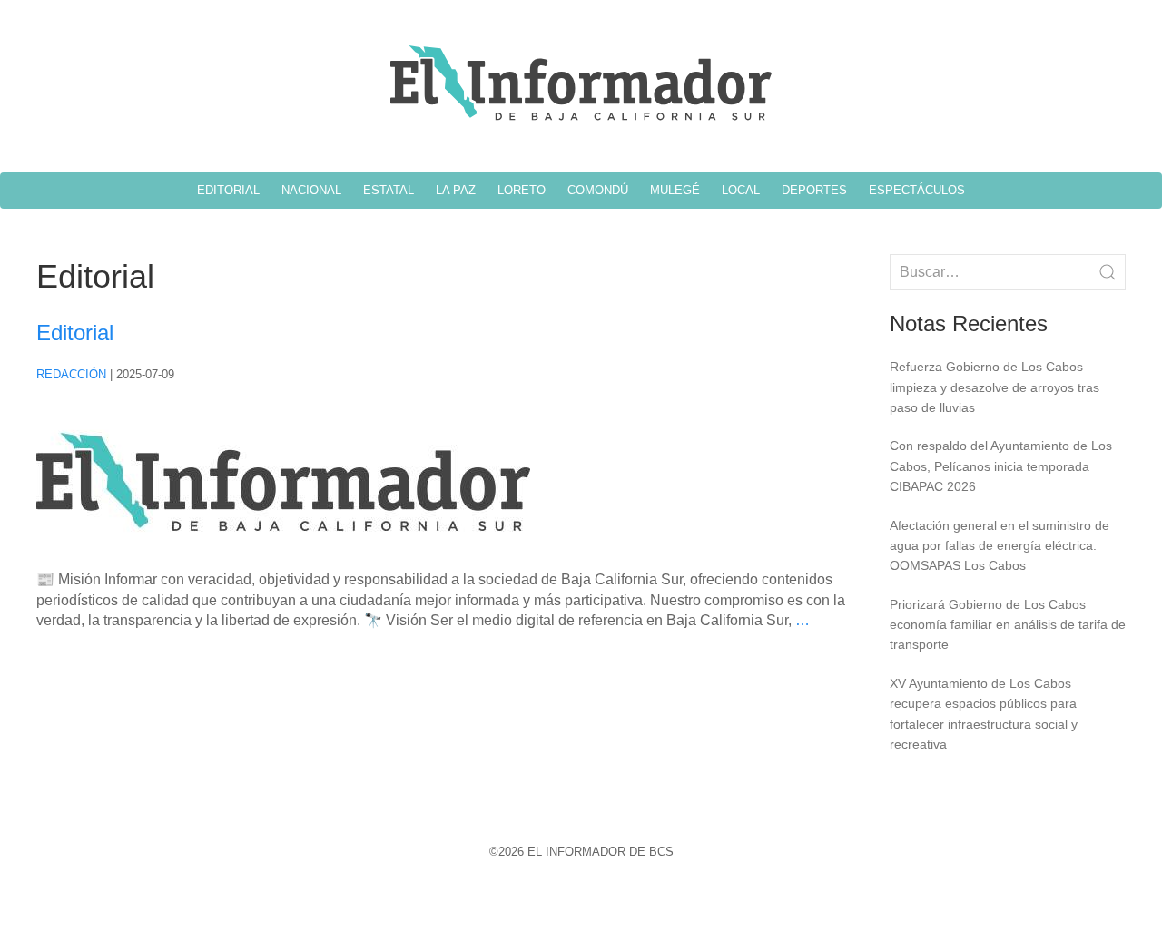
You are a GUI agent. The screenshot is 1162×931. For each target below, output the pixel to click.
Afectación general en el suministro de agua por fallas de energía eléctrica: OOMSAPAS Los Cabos (999, 545)
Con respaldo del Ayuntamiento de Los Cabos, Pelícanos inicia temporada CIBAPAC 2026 (1001, 466)
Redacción (71, 374)
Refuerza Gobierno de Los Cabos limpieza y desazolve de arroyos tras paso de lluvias (994, 387)
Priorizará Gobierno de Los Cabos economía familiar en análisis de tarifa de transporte (1008, 624)
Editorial (74, 332)
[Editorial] (283, 559)
